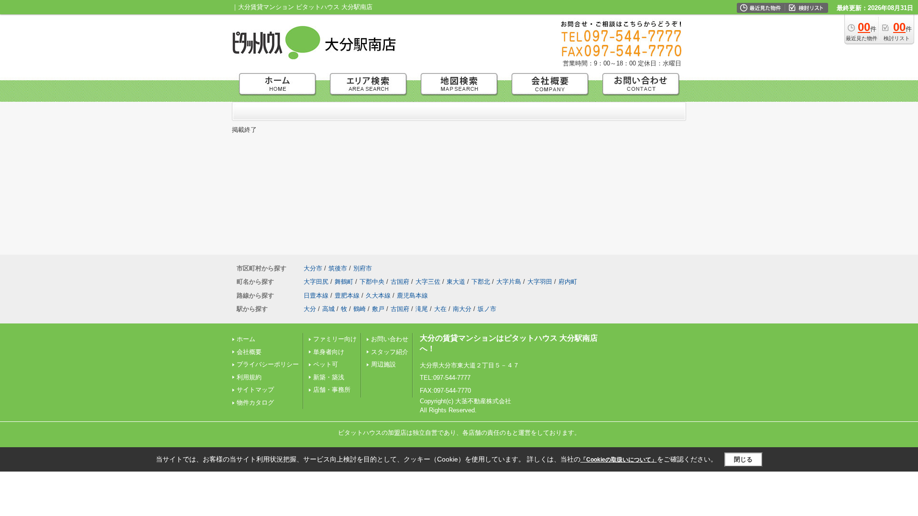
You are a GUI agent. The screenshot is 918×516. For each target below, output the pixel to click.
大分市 (313, 268)
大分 (310, 308)
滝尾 (421, 308)
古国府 (400, 281)
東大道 (456, 281)
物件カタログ (255, 402)
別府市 (362, 268)
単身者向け (328, 351)
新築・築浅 (328, 377)
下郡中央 (372, 281)
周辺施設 (383, 364)
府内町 (567, 281)
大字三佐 (427, 281)
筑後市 (337, 268)
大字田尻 (316, 281)
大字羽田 (539, 281)
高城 (328, 308)
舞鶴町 (344, 281)
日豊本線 (316, 295)
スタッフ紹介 (389, 351)
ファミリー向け (335, 339)
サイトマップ (255, 389)
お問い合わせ (389, 339)
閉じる (743, 459)
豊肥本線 (347, 295)
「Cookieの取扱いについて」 (618, 459)
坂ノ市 (487, 308)
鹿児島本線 (412, 295)
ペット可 (325, 364)
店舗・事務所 (331, 389)
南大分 (462, 308)
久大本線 (378, 295)
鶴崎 (359, 308)
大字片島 (508, 281)
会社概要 (249, 351)
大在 (440, 308)
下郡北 (480, 281)
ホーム (246, 339)
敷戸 (378, 308)
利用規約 (249, 377)
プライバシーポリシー (268, 364)
